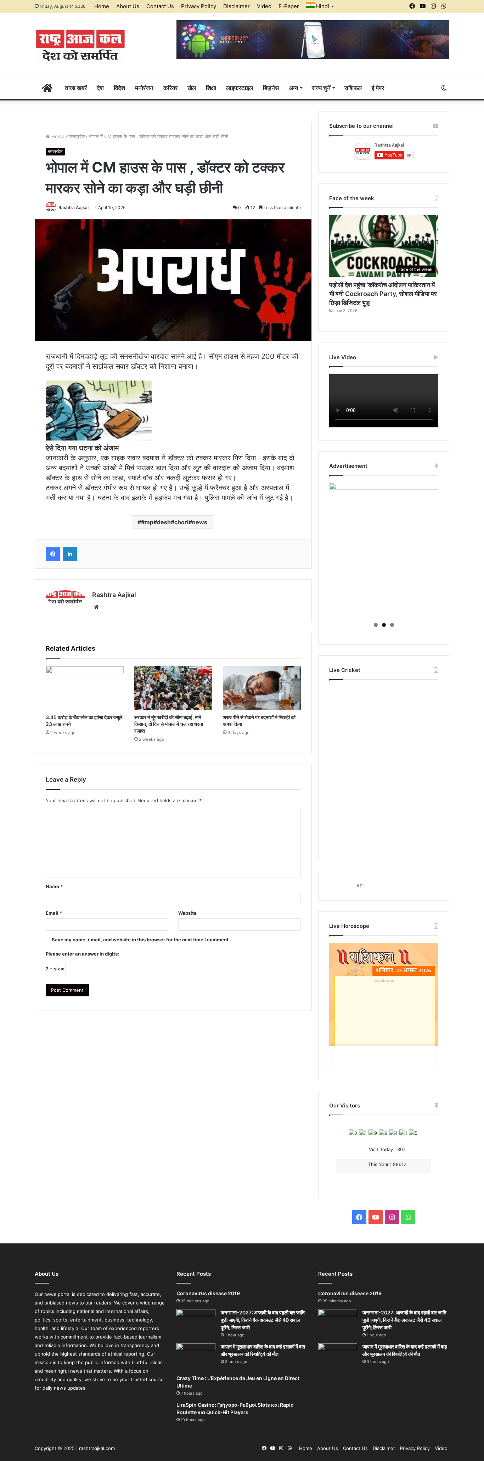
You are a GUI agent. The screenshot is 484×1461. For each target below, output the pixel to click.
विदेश (119, 88)
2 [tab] (384, 625)
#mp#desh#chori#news (174, 522)
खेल (191, 88)
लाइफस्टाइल (239, 88)
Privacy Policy (198, 6)
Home (101, 6)
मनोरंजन (144, 88)
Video (264, 6)
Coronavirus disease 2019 (208, 1293)
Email (54, 913)
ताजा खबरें (76, 88)
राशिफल (353, 88)
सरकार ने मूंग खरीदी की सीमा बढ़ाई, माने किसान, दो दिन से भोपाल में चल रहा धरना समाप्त (168, 724)
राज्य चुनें (321, 88)
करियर (170, 88)
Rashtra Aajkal (73, 207)
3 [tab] (392, 625)
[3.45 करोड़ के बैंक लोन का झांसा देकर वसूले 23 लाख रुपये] (85, 688)
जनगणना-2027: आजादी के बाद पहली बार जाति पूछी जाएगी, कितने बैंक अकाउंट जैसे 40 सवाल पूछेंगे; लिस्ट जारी (263, 1319)
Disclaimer (236, 6)
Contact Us (160, 6)
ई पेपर (378, 88)
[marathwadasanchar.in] (80, 45)
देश (100, 88)
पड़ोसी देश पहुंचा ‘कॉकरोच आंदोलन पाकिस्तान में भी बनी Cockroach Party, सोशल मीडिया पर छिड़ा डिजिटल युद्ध (383, 293)
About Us (127, 6)
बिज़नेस (271, 88)
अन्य (293, 88)
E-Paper (288, 6)
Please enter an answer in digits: (82, 954)
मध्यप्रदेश (76, 136)
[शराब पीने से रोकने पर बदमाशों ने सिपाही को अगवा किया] (262, 688)
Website (187, 913)
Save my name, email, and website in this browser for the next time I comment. (141, 939)
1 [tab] (376, 625)
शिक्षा (211, 88)
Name (54, 886)
